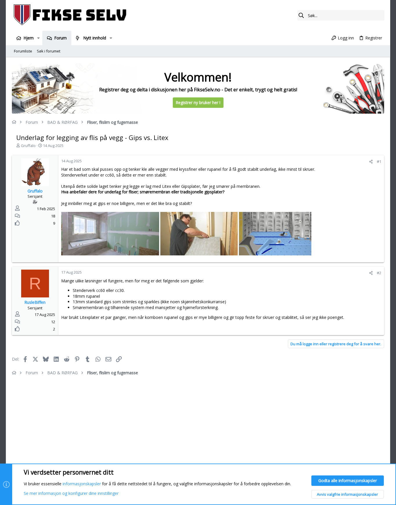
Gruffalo (28, 145)
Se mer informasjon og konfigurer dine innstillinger (71, 493)
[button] (38, 38)
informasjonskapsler (82, 483)
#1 (379, 161)
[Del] (371, 161)
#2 (379, 272)
